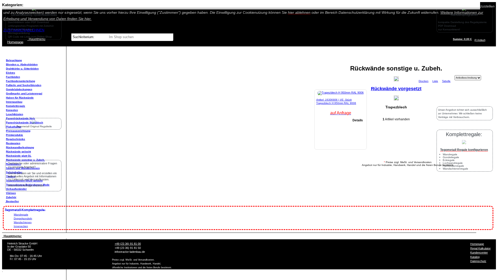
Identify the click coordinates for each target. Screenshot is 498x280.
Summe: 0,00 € (462, 39)
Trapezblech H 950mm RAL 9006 (336, 103)
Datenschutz (478, 261)
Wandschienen (23, 222)
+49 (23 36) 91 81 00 (128, 243)
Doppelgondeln (23, 218)
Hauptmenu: (12, 236)
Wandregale (21, 214)
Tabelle (446, 81)
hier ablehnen (299, 12)
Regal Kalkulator (480, 248)
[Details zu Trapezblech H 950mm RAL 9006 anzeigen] (340, 92)
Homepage (477, 244)
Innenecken (21, 226)
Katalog (475, 256)
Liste (435, 81)
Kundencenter (479, 252)
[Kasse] (486, 40)
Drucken (423, 81)
